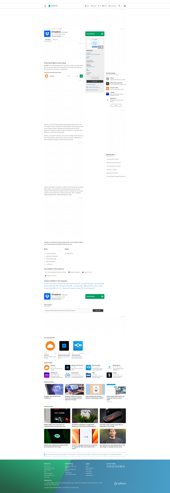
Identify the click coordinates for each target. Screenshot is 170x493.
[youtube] (121, 466)
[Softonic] (53, 6)
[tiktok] (113, 466)
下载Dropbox (86, 286)
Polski (88, 482)
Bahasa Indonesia (67, 482)
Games (94, 6)
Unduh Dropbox (98, 283)
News (105, 6)
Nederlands (83, 482)
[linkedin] (118, 466)
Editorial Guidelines (48, 473)
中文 (58, 484)
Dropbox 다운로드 (48, 283)
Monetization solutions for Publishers (70, 467)
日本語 (76, 482)
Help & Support (47, 469)
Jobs (45, 471)
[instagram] (110, 466)
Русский (96, 482)
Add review (94, 81)
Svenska (101, 482)
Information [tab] (48, 39)
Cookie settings (89, 475)
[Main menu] (45, 6)
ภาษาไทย (46, 484)
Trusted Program (57, 36)
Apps (88, 6)
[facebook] (92, 78)
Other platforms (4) (90, 66)
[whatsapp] (97, 78)
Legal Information (89, 468)
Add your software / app (49, 475)
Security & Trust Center (49, 468)
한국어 (79, 482)
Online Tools (46, 477)
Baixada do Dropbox (76, 288)
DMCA (87, 466)
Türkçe (49, 484)
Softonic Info (47, 466)
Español (56, 482)
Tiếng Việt (54, 484)
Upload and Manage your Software (70, 470)
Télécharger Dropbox (64, 286)
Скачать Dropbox (48, 288)
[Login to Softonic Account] (125, 6)
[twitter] (95, 78)
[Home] (44, 29)
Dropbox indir (96, 286)
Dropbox (59, 32)
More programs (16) (95, 54)
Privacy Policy (89, 471)
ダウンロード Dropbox (61, 288)
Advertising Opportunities (70, 474)
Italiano (72, 482)
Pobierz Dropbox (74, 283)
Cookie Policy (89, 473)
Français (60, 482)
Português (92, 482)
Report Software (91, 84)
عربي (45, 482)
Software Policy (68, 472)
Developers (113, 6)
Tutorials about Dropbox (93, 87)
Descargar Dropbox (61, 283)
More (116, 105)
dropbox (88, 54)
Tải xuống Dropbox (86, 283)
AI (100, 6)
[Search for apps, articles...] (119, 6)
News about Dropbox (93, 89)
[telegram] (124, 466)
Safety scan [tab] (55, 39)
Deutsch (48, 482)
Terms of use (88, 469)
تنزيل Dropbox (76, 286)
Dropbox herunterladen (50, 286)
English (52, 482)
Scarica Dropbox (88, 288)
